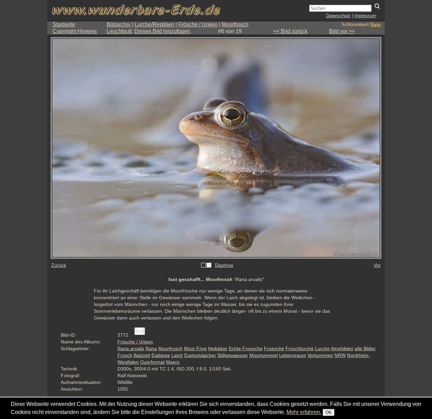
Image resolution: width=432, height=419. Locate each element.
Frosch (124, 355)
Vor (377, 265)
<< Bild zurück (290, 31)
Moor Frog (195, 348)
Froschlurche (300, 348)
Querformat (152, 362)
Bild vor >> (342, 31)
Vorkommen (320, 355)
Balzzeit (142, 355)
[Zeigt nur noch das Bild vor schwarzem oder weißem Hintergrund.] (206, 265)
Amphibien (342, 348)
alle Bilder (365, 348)
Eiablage (161, 355)
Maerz (173, 362)
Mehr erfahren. (304, 412)
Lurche (322, 348)
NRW (340, 355)
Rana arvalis (130, 348)
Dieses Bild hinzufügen (162, 31)
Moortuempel (263, 355)
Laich (177, 355)
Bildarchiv (119, 24)
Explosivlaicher (200, 355)
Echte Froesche (246, 348)
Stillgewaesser (232, 355)
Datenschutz (338, 15)
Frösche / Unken (198, 24)
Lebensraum (292, 355)
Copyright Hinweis (75, 31)
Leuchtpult (119, 31)
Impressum (365, 15)
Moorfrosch (235, 24)
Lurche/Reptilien (154, 24)
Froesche (274, 348)
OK (328, 412)
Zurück (58, 265)
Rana (375, 24)
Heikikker (217, 348)
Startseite (64, 24)
